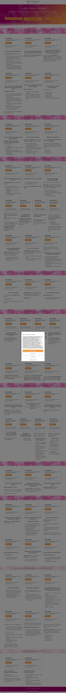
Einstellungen (33, 356)
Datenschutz (31, 359)
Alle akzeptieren (33, 350)
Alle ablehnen (33, 353)
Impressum (35, 359)
